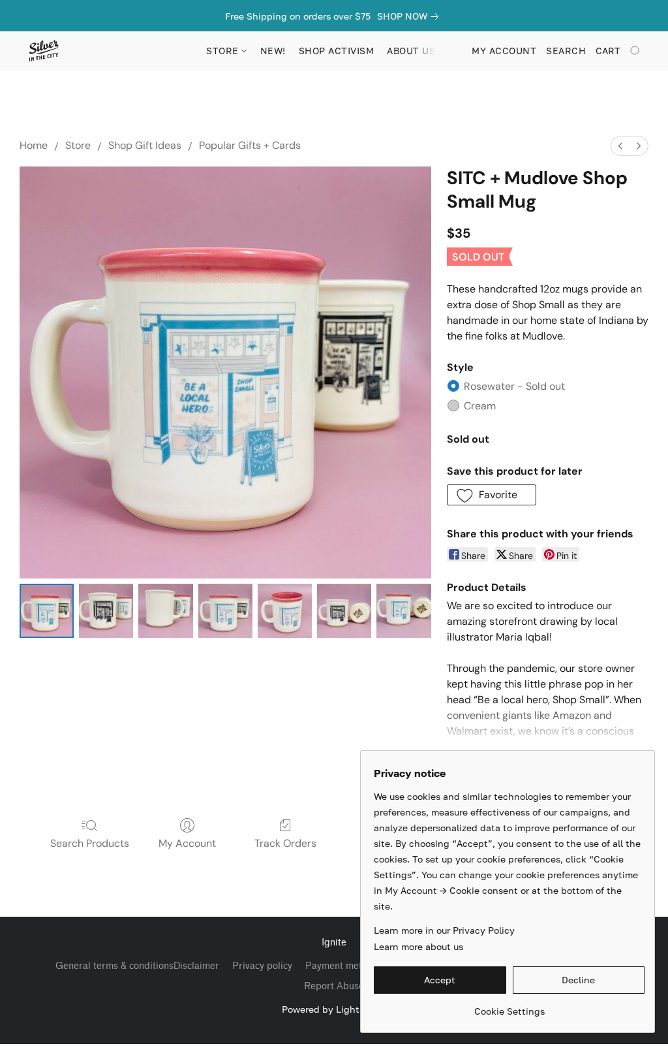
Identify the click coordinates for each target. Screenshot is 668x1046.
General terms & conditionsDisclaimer (137, 966)
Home (34, 145)
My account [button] (504, 50)
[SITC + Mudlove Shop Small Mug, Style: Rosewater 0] (47, 611)
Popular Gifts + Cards (250, 145)
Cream (480, 406)
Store (78, 145)
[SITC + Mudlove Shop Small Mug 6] (403, 611)
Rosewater (514, 386)
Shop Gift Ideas (144, 145)
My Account (187, 843)
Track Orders (285, 843)
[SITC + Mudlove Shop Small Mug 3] (225, 611)
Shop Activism (336, 50)
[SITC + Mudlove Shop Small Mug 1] (106, 611)
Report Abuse (334, 986)
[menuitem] (620, 145)
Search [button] (566, 50)
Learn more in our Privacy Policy (444, 930)
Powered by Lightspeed (334, 1009)
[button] (43, 51)
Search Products (89, 843)
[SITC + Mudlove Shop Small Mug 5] (344, 611)
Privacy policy (262, 966)
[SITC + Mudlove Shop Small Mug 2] (165, 611)
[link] (410, 16)
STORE (223, 50)
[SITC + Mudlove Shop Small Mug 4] (285, 611)
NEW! (273, 50)
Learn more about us (418, 946)
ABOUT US (411, 50)
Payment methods (344, 966)
